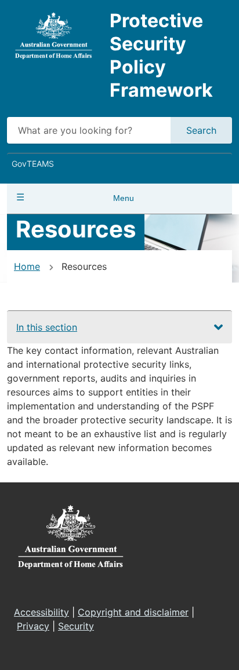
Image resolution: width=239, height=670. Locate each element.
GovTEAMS (33, 164)
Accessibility (41, 612)
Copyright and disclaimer (133, 612)
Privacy (33, 626)
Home (27, 266)
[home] (53, 35)
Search (201, 130)
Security (76, 626)
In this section (46, 327)
